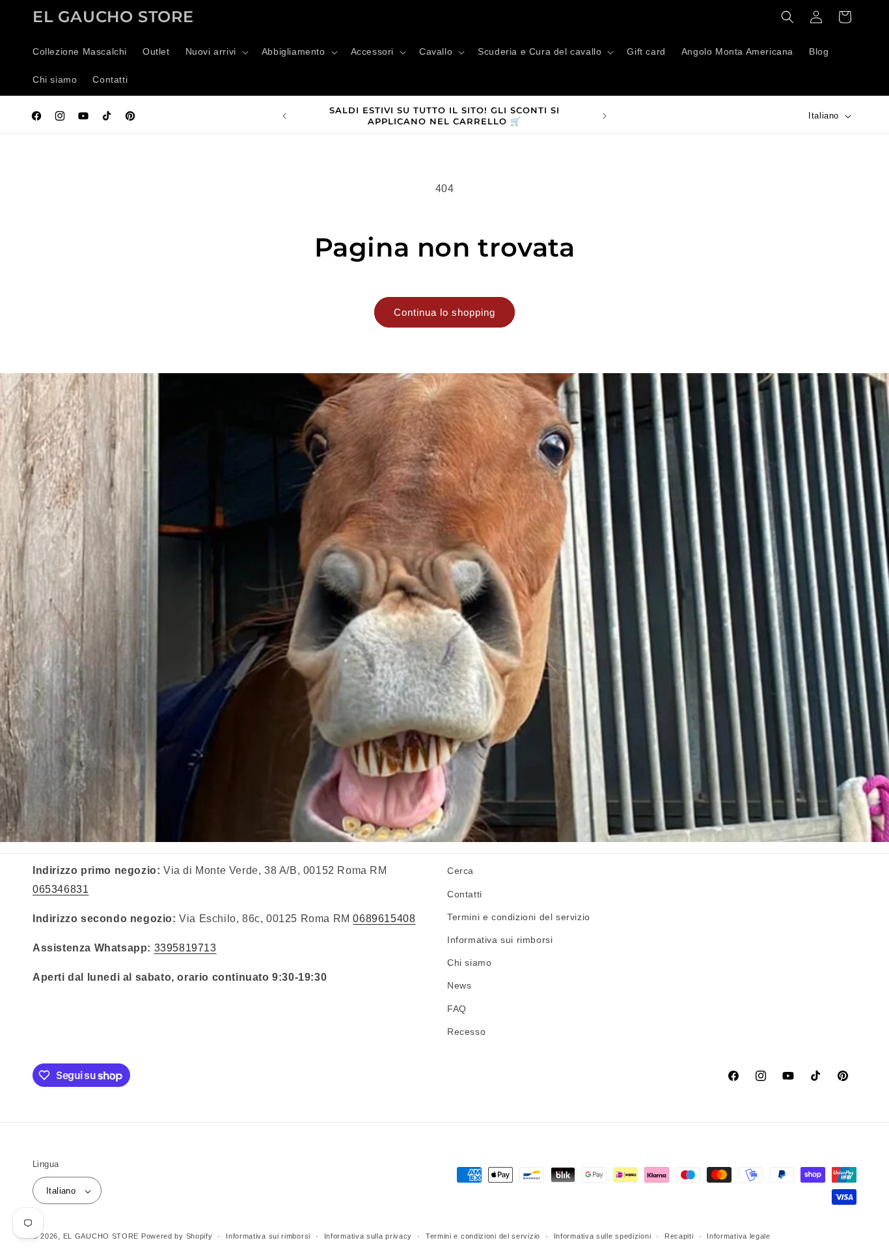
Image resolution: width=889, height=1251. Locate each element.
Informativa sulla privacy (368, 1236)
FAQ (457, 1008)
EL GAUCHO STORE (101, 1237)
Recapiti (679, 1236)
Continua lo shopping (444, 312)
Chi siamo (469, 962)
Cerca (460, 870)
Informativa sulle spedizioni (602, 1236)
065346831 (61, 888)
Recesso (466, 1031)
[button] (216, 52)
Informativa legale (739, 1236)
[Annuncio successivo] (604, 116)
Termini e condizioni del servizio (518, 916)
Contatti (464, 893)
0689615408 (384, 917)
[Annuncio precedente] (284, 116)
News (459, 985)
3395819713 (185, 947)
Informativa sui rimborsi (500, 939)
